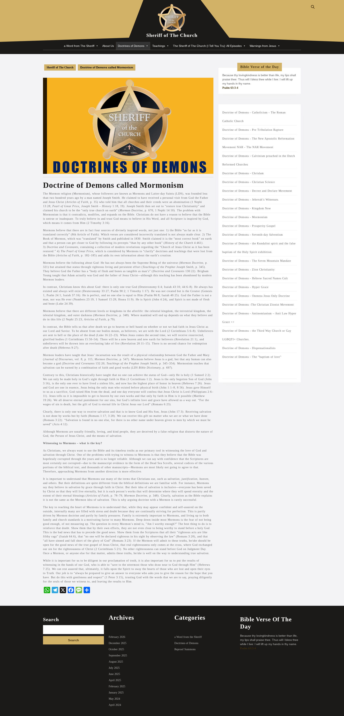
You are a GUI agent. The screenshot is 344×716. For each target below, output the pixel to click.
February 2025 (117, 686)
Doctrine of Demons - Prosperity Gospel (249, 225)
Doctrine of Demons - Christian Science (248, 182)
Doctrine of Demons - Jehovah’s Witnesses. (250, 199)
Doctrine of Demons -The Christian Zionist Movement (258, 304)
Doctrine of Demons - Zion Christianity (248, 269)
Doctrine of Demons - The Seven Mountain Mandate (256, 260)
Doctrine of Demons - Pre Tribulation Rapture (252, 129)
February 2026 (117, 636)
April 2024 (115, 704)
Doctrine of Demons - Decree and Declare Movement (257, 190)
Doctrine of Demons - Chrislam (243, 173)
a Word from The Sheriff (79, 45)
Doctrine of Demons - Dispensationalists (249, 348)
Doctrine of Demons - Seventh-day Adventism (252, 234)
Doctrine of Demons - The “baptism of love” (251, 356)
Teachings (158, 45)
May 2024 (114, 698)
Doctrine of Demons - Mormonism (245, 217)
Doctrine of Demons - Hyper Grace (245, 287)
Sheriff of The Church (171, 35)
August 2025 (116, 661)
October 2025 (116, 649)
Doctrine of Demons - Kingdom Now (246, 208)
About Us (108, 45)
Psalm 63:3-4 (230, 87)
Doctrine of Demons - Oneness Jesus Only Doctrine (256, 295)
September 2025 (118, 655)
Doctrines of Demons (131, 45)
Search (51, 619)
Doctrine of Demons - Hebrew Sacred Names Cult (255, 278)
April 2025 (115, 680)
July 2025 (114, 667)
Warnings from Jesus (263, 45)
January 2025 (116, 692)
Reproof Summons (184, 649)
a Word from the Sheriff (188, 636)
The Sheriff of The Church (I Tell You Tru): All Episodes (207, 45)
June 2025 (114, 674)
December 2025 (117, 643)
